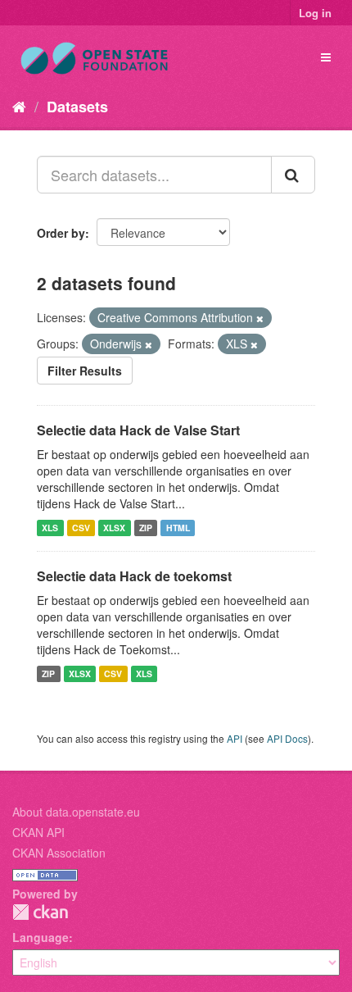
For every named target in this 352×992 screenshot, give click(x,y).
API (234, 738)
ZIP (145, 527)
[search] (293, 174)
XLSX (114, 527)
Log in (315, 12)
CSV (81, 527)
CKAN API (38, 832)
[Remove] (260, 318)
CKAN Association (59, 852)
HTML (178, 527)
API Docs (287, 738)
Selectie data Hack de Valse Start (138, 430)
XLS (50, 527)
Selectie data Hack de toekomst (134, 576)
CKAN (40, 912)
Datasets (77, 106)
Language (40, 937)
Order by (61, 233)
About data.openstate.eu (76, 811)
